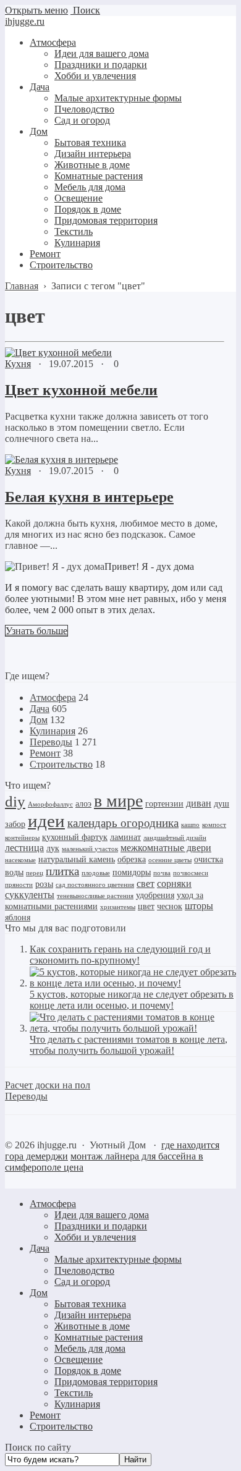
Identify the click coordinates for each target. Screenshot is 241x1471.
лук (52, 848)
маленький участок (90, 849)
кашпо (190, 824)
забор (15, 824)
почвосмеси (190, 873)
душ (221, 803)
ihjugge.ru (24, 21)
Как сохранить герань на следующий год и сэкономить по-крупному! (120, 954)
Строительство (61, 764)
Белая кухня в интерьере (89, 497)
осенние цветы (170, 860)
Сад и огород (82, 1281)
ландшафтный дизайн (174, 837)
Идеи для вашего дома (101, 1215)
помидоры (131, 872)
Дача (39, 708)
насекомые (20, 860)
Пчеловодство (84, 1270)
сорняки (174, 883)
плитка (62, 871)
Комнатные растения (98, 1337)
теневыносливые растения (95, 895)
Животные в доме (92, 1326)
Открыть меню (36, 10)
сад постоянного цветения (95, 884)
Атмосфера (53, 697)
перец (34, 873)
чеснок (169, 906)
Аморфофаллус (50, 804)
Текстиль (73, 1393)
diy (15, 801)
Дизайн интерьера (92, 1315)
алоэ (83, 803)
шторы (199, 906)
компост (214, 824)
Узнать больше (36, 630)
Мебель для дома (89, 1348)
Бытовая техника (90, 1304)
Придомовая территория (106, 1381)
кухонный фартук (75, 837)
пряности (19, 884)
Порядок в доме (87, 1370)
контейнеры (22, 837)
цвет (146, 906)
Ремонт (45, 753)
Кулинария (52, 731)
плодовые (96, 873)
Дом (39, 719)
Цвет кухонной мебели (81, 390)
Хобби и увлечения (95, 1237)
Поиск (85, 10)
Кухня (18, 363)
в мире (118, 800)
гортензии (164, 803)
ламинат (125, 837)
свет (145, 883)
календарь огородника (123, 822)
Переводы (51, 742)
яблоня (17, 917)
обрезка (131, 859)
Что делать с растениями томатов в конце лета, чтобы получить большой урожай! (128, 1045)
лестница (24, 847)
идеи (46, 821)
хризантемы (117, 907)
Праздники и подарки (100, 1226)
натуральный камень (76, 859)
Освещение (78, 1359)
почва (162, 873)
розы (44, 884)
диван (198, 803)
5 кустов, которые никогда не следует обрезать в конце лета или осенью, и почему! (132, 1000)
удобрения (155, 895)
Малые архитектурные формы (118, 1259)
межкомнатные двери (165, 847)
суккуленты (29, 894)
